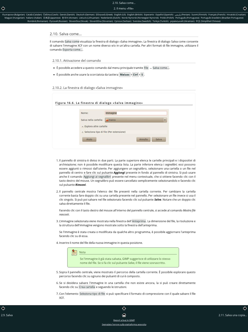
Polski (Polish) (167, 17)
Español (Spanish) (164, 14)
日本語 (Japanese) (52, 17)
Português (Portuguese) (187, 17)
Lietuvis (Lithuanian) (89, 17)
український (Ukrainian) (182, 21)
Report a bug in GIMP (124, 320)
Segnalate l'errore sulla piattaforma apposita (124, 324)
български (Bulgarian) (13, 14)
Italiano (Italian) (34, 17)
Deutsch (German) (85, 14)
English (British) (135, 14)
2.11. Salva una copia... (233, 315)
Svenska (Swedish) (142, 21)
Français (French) (216, 14)
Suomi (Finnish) (199, 14)
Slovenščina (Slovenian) (101, 21)
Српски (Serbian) (122, 21)
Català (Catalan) (34, 14)
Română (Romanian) (37, 21)
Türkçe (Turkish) (161, 21)
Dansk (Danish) (67, 14)
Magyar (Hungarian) (15, 17)
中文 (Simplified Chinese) (208, 21)
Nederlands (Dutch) (110, 17)
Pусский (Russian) (58, 21)
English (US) (120, 14)
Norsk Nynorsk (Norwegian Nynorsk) (140, 17)
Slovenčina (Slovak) (78, 21)
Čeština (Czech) (50, 14)
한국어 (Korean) (70, 17)
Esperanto (149, 14)
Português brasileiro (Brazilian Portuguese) (222, 17)
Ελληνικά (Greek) (104, 14)
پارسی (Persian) (182, 14)
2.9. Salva (7, 315)
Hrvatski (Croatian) (236, 14)
